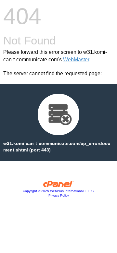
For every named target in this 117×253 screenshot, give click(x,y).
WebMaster (76, 59)
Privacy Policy (58, 195)
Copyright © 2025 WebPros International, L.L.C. (59, 191)
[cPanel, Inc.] (58, 185)
